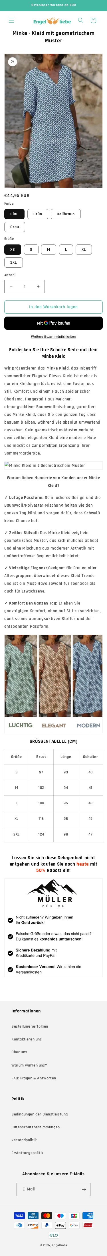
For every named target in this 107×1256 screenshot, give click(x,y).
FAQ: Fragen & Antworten (33, 1078)
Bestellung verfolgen (29, 1026)
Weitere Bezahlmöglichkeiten (53, 337)
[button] (11, 20)
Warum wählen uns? (29, 1065)
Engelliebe (59, 1245)
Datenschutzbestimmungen (35, 1127)
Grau (14, 227)
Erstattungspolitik (27, 1153)
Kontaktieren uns (26, 1039)
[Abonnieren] (84, 1189)
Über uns (19, 1052)
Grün (37, 214)
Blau (14, 214)
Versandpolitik (24, 1140)
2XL (13, 262)
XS (12, 249)
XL (84, 249)
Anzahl (9, 275)
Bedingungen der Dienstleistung (39, 1114)
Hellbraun (66, 214)
